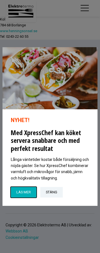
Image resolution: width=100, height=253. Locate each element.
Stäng (51, 192)
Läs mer (23, 192)
